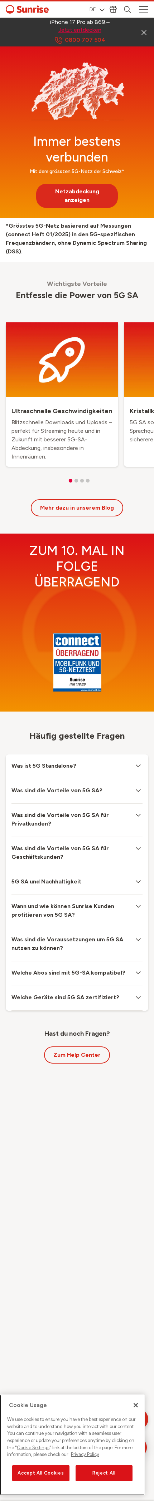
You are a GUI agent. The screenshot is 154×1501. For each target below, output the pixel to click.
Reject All (104, 1473)
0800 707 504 (85, 39)
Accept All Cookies (41, 1473)
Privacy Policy (85, 1454)
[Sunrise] (27, 9)
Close (144, 32)
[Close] (136, 1405)
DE (93, 9)
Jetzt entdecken (79, 29)
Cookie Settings (33, 1447)
